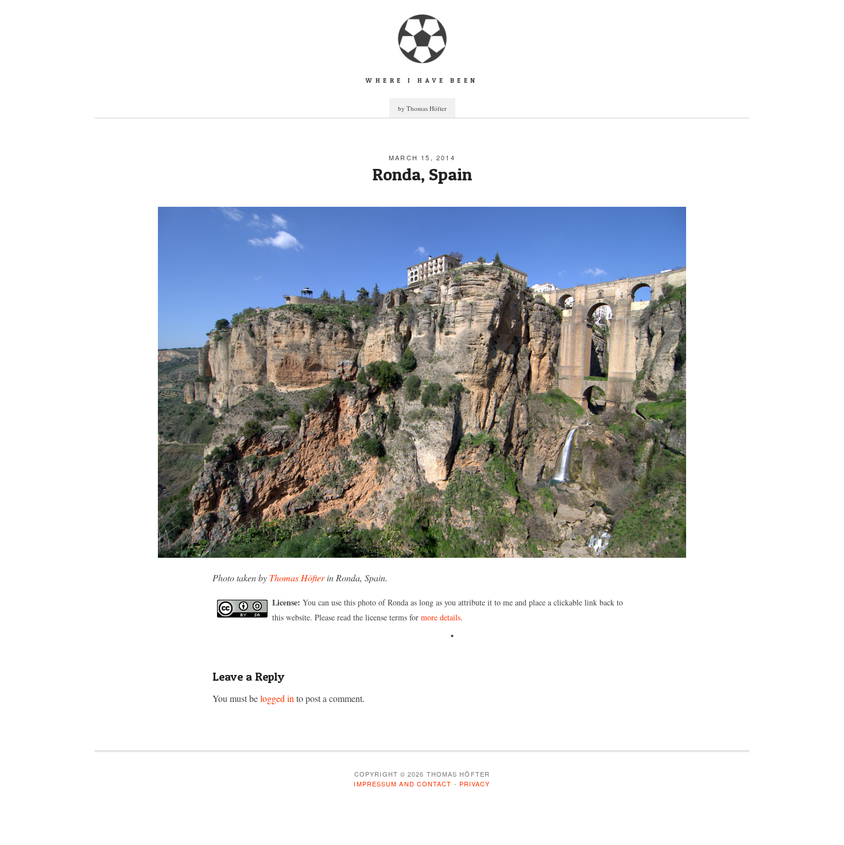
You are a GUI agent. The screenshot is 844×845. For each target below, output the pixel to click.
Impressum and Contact (402, 783)
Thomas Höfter (296, 578)
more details (440, 617)
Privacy (474, 783)
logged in (277, 698)
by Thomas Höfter (422, 108)
